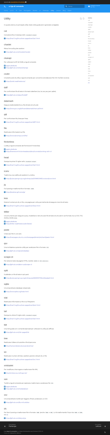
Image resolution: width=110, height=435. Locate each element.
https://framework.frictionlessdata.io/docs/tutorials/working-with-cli (29, 151)
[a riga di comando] (5, 6)
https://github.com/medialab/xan (17, 389)
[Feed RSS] (105, 432)
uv (40, 10)
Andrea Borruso (28, 431)
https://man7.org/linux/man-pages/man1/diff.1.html (23, 122)
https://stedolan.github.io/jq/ (15, 192)
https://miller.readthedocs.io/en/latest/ (19, 224)
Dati (20, 10)
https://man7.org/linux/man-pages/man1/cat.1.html (23, 38)
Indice (90, 18)
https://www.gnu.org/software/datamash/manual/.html (24, 108)
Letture (58, 10)
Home (6, 10)
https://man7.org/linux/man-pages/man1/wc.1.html (23, 359)
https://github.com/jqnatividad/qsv (17, 251)
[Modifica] (83, 19)
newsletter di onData (18, 2)
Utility (52, 10)
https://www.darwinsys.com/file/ (16, 136)
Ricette (35, 10)
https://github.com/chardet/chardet (18, 52)
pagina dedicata (11, 66)
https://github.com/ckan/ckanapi (17, 68)
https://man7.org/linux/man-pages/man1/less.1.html (23, 206)
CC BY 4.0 (40, 431)
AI (16, 10)
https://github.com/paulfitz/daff (16, 95)
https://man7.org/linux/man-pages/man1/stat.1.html (23, 305)
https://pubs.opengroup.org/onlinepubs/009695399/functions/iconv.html (31, 178)
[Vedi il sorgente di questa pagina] (81, 19)
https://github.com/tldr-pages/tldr (17, 332)
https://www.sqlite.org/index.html (17, 291)
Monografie (27, 10)
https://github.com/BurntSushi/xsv (17, 402)
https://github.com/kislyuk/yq (16, 418)
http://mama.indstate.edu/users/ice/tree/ (19, 346)
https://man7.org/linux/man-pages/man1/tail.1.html (23, 165)
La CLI (12, 10)
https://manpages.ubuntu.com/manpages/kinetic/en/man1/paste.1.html (30, 237)
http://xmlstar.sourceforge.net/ (16, 373)
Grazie (69, 10)
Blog (64, 10)
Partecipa (46, 10)
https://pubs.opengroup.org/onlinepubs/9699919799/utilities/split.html (30, 278)
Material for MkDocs (15, 433)
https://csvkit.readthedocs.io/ (15, 81)
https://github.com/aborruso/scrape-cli (19, 264)
